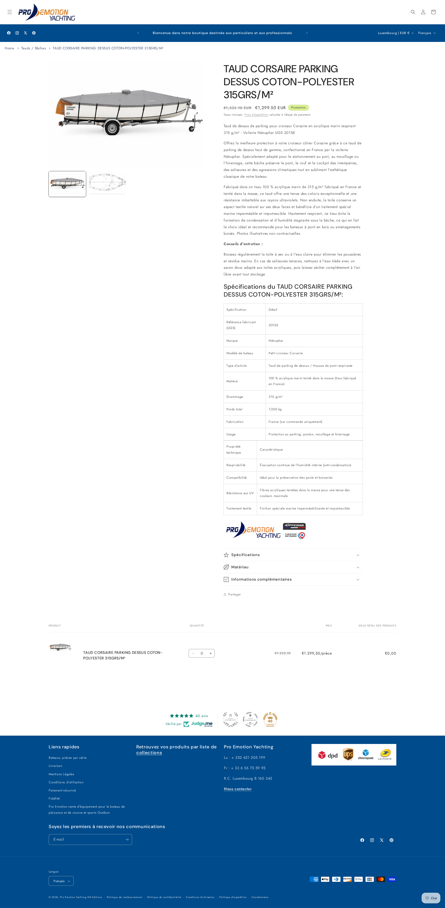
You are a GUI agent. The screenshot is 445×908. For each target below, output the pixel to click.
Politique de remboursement (124, 897)
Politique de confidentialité (164, 897)
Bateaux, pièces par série (68, 757)
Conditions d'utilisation (66, 782)
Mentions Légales (61, 774)
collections (149, 753)
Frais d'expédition (256, 115)
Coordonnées (260, 897)
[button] (10, 12)
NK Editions (94, 897)
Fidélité (54, 798)
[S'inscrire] (127, 839)
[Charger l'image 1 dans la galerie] (67, 184)
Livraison (55, 766)
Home (9, 48)
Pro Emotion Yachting (73, 897)
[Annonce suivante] (307, 32)
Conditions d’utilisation (200, 897)
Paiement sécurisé (62, 790)
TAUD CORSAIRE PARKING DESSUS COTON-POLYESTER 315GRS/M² (108, 48)
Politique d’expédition (233, 897)
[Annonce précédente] (138, 32)
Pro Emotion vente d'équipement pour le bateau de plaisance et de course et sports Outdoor (87, 809)
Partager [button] (234, 594)
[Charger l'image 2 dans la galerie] (107, 182)
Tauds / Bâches (33, 48)
